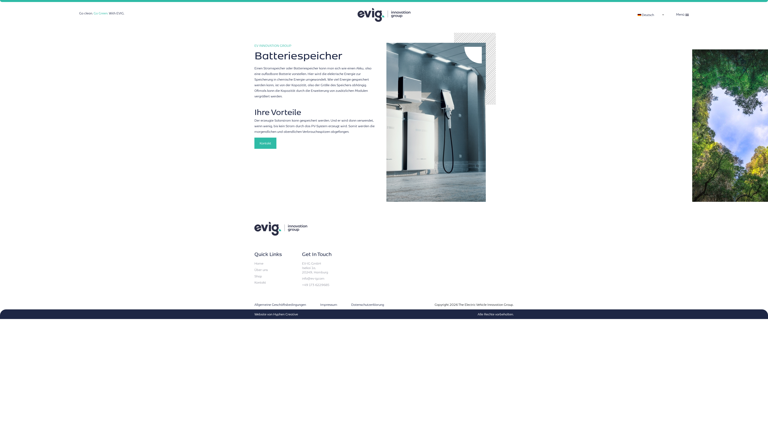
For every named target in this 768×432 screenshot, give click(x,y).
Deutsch (648, 15)
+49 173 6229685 (315, 285)
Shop (258, 276)
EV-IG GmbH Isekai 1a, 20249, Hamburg (315, 267)
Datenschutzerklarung (367, 304)
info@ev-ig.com (313, 278)
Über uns (261, 270)
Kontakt (265, 143)
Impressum (328, 304)
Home (258, 263)
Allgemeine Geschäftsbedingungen (280, 304)
